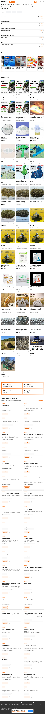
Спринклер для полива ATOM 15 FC (21, 159)
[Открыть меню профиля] (43, 2)
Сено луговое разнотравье (6, 350)
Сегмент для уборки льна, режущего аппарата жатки (21, 309)
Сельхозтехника (4, 16)
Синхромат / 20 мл (19, 286)
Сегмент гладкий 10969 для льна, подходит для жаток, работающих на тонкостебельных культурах (6, 330)
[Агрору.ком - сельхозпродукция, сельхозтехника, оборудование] (5, 2)
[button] (35, 2)
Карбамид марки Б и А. (7, 674)
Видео (32, 4)
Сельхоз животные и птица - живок (7, 35)
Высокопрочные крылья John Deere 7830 (11, 508)
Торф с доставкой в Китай (29, 674)
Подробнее (5, 413)
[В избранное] (14, 95)
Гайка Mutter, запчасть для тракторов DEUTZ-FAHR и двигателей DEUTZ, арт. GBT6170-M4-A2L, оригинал (21, 95)
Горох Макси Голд (5, 405)
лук (24, 405)
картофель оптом (28, 419)
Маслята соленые (28, 583)
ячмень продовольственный (30, 645)
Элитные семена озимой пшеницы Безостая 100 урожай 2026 (5, 309)
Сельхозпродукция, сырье (6, 18)
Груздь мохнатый (5, 599)
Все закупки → (41, 400)
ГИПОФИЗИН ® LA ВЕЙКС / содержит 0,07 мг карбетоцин (36, 287)
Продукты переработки (5, 21)
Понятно (30, 710)
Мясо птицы (4, 567)
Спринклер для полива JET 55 (6, 180)
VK (34, 704)
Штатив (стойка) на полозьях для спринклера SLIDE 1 (36, 159)
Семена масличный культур (8, 477)
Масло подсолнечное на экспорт (31, 463)
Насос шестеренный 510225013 (5, 266)
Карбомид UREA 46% (28, 538)
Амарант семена (27, 448)
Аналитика (27, 4)
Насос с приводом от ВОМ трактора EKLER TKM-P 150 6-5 (21, 181)
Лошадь (25, 659)
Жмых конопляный (19, 350)
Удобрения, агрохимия (5, 30)
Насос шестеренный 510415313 (5, 245)
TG (39, 704)
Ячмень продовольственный (30, 524)
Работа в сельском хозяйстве (6, 39)
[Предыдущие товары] (2, 64)
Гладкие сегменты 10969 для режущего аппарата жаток (35, 309)
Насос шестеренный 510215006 (19, 245)
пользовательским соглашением (7, 708)
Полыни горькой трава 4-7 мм (6, 202)
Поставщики (7, 4)
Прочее (2, 46)
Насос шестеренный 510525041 (34, 223)
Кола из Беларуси (28, 493)
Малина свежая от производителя (31, 553)
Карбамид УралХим (6, 553)
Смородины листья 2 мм (5, 222)
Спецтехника (3, 25)
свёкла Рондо (5, 434)
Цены (23, 4)
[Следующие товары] (43, 64)
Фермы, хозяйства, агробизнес (7, 44)
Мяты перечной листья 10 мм (36, 201)
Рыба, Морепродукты (5, 32)
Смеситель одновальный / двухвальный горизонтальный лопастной (11, 614)
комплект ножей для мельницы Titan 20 (10, 524)
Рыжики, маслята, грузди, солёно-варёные (33, 599)
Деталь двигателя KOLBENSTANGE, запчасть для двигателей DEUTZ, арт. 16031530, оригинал (36, 95)
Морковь (4, 419)
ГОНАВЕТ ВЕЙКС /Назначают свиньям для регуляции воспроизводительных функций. (35, 266)
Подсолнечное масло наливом (30, 688)
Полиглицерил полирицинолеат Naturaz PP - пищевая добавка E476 (36, 117)
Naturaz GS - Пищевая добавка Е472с (5, 159)
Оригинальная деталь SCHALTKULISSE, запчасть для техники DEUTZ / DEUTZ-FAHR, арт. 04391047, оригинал (6, 117)
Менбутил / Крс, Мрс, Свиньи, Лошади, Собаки (6, 287)
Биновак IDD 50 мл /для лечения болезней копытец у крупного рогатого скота (21, 266)
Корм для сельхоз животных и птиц (8, 28)
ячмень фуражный (6, 645)
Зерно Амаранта (5, 463)
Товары (2, 4)
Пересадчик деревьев (5, 372)
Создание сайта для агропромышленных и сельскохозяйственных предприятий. (34, 351)
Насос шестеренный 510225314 (34, 245)
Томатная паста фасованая (8, 448)
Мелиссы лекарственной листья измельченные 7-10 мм (21, 202)
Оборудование (4, 23)
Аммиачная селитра (6, 538)
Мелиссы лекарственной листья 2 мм (20, 223)
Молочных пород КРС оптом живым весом (33, 434)
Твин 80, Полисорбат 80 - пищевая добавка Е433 (35, 138)
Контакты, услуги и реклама (26, 704)
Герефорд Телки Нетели (29, 629)
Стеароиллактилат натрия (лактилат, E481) (21, 138)
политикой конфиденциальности (18, 711)
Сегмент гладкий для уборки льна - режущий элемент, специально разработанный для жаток (21, 330)
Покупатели (18, 4)
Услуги (2, 42)
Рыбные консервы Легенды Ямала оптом (11, 493)
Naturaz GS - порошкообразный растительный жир (4, 138)
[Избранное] (40, 2)
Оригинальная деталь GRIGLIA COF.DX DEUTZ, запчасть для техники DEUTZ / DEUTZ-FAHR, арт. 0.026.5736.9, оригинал (21, 117)
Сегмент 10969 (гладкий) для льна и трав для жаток (35, 330)
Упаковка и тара (4, 37)
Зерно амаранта (5, 688)
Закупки (12, 4)
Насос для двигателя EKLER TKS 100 (35, 181)
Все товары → (41, 53)
